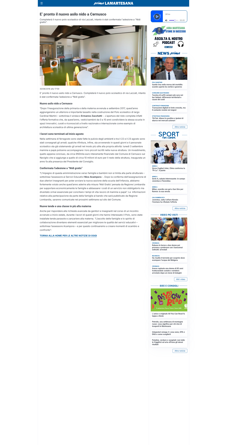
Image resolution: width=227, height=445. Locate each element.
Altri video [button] (180, 279)
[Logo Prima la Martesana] (113, 3)
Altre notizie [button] (180, 127)
